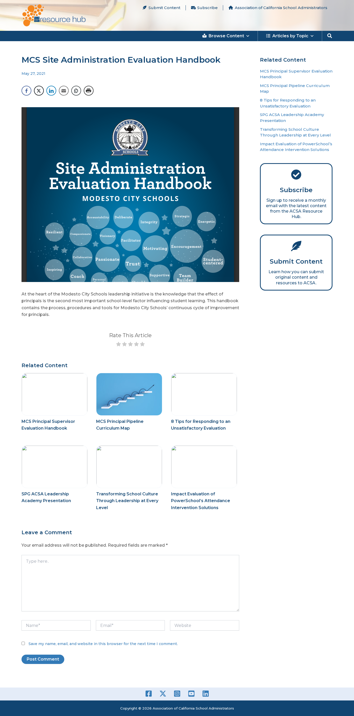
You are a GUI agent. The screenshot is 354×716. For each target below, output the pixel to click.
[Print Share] (89, 91)
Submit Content (164, 7)
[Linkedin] (205, 693)
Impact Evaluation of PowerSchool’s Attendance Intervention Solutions (200, 500)
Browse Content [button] (226, 35)
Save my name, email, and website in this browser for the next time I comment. (103, 643)
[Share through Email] (64, 91)
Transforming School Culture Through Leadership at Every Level (127, 500)
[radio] (118, 345)
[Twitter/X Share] (39, 91)
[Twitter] (162, 693)
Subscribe (207, 7)
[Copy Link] (76, 91)
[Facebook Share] (26, 91)
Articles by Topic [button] (290, 35)
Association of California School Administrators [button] (281, 7)
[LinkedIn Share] (51, 91)
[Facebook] (148, 693)
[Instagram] (177, 693)
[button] (329, 36)
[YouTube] (191, 693)
